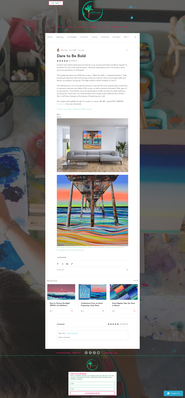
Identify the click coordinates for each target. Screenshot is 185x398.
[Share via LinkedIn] (67, 264)
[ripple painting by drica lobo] (61, 292)
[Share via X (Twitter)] (62, 264)
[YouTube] (98, 352)
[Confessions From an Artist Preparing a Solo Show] (92, 292)
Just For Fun (84, 37)
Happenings (60, 37)
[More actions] (127, 50)
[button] (132, 17)
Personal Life (105, 37)
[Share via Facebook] (58, 264)
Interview (94, 37)
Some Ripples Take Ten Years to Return (123, 304)
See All (136, 280)
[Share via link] (72, 264)
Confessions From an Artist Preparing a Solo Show (92, 304)
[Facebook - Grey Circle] (90, 352)
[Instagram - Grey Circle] (86, 352)
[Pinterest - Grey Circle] (94, 352)
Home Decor (116, 37)
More (125, 37)
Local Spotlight (72, 37)
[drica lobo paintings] (124, 292)
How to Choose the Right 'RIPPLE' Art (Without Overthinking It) (60, 304)
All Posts (49, 37)
